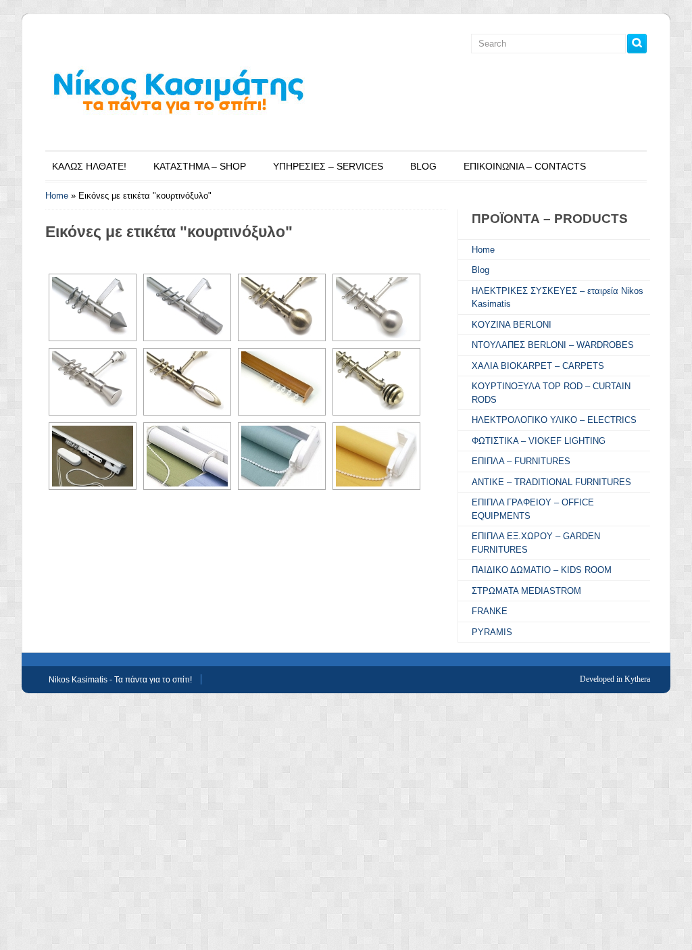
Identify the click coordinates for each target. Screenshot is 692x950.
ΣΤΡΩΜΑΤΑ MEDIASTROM (526, 591)
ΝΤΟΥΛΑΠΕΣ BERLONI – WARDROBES (553, 345)
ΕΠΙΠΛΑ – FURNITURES (521, 461)
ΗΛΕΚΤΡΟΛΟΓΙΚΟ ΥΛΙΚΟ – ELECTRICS (554, 420)
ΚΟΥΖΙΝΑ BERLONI (511, 325)
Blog (480, 270)
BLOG (423, 166)
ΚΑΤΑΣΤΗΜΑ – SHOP (199, 166)
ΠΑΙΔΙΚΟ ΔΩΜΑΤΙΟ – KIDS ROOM (542, 570)
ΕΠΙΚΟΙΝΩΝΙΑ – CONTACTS (525, 166)
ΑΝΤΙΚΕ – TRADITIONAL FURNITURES (551, 482)
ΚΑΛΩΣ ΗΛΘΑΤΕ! (89, 166)
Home (56, 196)
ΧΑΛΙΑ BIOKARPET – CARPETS (538, 366)
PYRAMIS (492, 632)
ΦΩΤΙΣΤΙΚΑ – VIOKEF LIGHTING (539, 441)
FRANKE (490, 611)
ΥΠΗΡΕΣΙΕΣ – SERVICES (328, 166)
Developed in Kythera (615, 679)
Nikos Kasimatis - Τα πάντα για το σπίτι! (120, 679)
